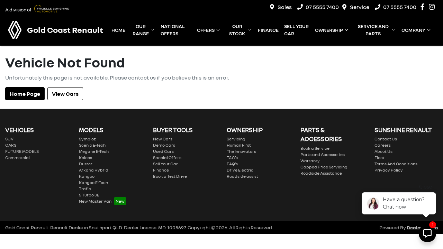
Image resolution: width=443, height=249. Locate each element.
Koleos (85, 157)
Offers (206, 30)
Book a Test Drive (170, 176)
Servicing (236, 138)
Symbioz (87, 138)
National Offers (173, 29)
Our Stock (237, 29)
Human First (239, 145)
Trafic (85, 188)
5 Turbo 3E (89, 194)
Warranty (310, 160)
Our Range (141, 29)
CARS (10, 145)
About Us (383, 151)
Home (118, 30)
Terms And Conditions (395, 163)
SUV (9, 138)
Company (413, 30)
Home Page (25, 93)
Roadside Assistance (321, 173)
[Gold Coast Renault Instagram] (433, 6)
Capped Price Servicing (323, 166)
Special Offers (167, 157)
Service (359, 6)
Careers (382, 145)
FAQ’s (232, 163)
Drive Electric (240, 170)
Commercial (17, 157)
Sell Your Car (296, 29)
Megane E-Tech (94, 151)
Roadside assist (242, 176)
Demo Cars (164, 145)
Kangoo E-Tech (93, 182)
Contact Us (385, 138)
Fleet (379, 157)
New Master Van (95, 201)
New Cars (162, 138)
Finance (268, 30)
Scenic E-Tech (92, 145)
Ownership (329, 30)
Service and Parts (373, 29)
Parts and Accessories (322, 154)
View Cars (65, 93)
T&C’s (232, 157)
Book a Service (314, 148)
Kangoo (86, 176)
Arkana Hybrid (93, 170)
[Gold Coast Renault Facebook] (423, 6)
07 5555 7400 (322, 6)
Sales (285, 6)
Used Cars (163, 151)
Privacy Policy (388, 170)
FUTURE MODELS (22, 151)
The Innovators (241, 151)
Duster (85, 163)
